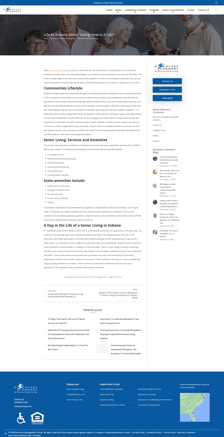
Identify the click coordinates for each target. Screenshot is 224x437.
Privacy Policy (138, 432)
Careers (156, 141)
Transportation (149, 405)
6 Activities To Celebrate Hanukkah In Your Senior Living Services (119, 321)
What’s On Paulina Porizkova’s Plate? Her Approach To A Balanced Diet (169, 218)
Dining (107, 399)
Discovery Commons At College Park (90, 277)
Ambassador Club (107, 394)
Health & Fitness (149, 389)
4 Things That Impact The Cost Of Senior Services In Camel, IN (66, 321)
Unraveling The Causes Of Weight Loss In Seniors (169, 233)
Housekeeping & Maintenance (155, 399)
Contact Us (157, 125)
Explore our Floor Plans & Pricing (108, 2)
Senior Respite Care (75, 399)
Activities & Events (112, 405)
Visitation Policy (154, 432)
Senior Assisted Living (75, 389)
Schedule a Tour (21, 402)
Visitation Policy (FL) (23, 406)
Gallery (155, 135)
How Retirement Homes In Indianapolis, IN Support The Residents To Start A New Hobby (126, 349)
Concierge (147, 394)
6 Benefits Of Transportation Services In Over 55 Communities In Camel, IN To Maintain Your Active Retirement (69, 334)
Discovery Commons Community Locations (166, 118)
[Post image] (45, 319)
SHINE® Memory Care (76, 394)
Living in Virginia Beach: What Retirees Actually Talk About (169, 160)
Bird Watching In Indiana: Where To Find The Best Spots (68, 347)
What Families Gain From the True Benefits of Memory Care (169, 173)
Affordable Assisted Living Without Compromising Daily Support (168, 188)
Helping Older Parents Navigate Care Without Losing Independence (169, 203)
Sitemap (37, 435)
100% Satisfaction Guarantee (111, 389)
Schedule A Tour (159, 130)
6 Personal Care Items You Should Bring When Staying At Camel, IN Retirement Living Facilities (120, 334)
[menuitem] (109, 10)
